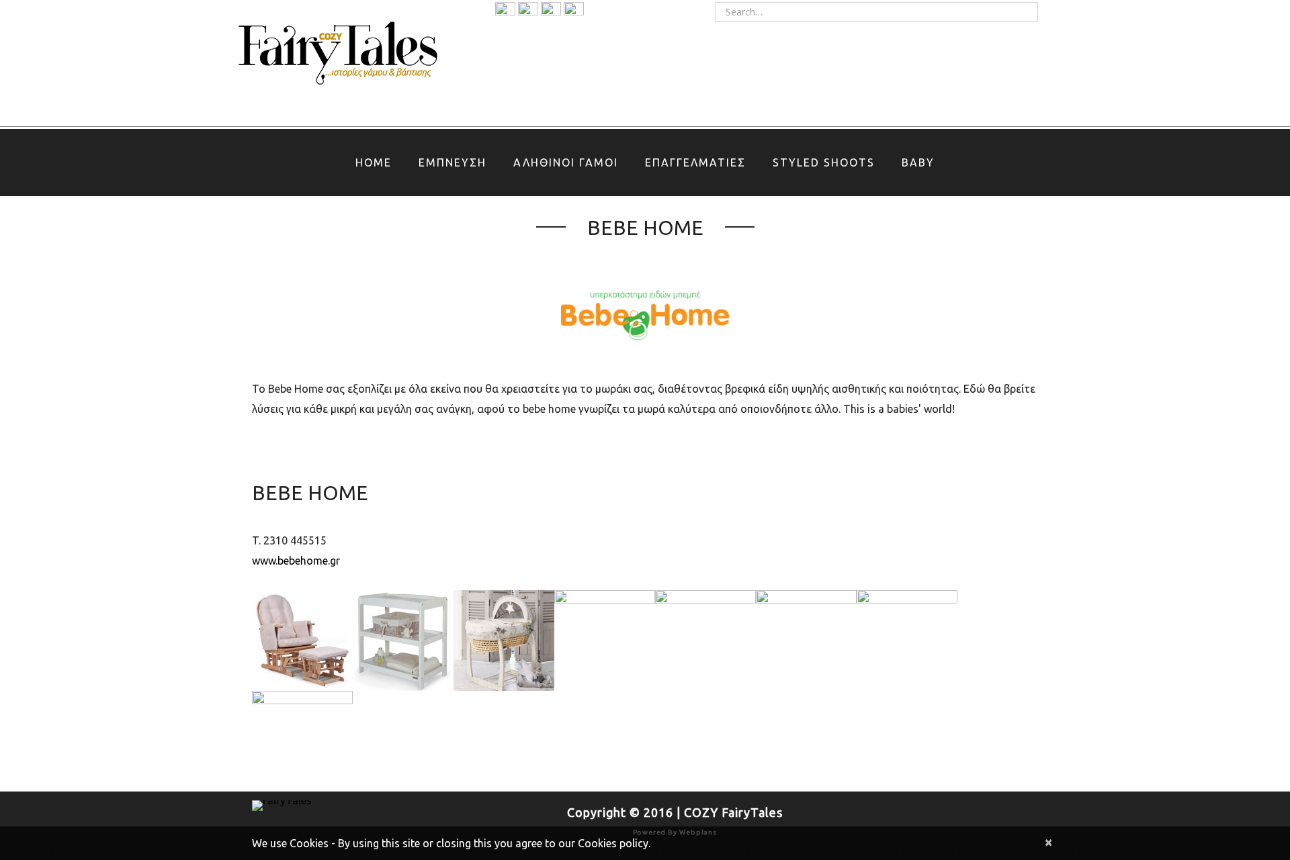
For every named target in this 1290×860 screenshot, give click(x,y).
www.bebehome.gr (296, 561)
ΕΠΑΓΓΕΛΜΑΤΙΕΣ (695, 162)
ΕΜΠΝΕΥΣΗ (452, 162)
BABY (918, 162)
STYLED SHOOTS (824, 162)
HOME (373, 162)
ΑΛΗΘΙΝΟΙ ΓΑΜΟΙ (565, 162)
